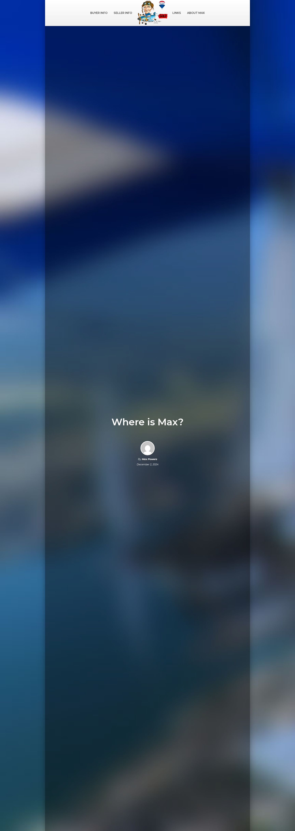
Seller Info (123, 13)
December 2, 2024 (147, 464)
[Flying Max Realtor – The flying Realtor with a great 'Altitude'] (152, 13)
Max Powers (149, 459)
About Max (196, 13)
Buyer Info (99, 13)
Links (176, 13)
